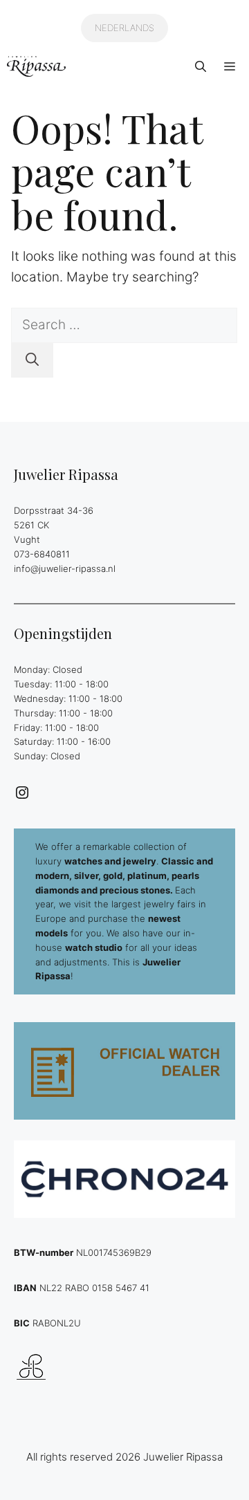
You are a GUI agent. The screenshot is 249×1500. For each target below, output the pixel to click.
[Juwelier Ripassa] (36, 66)
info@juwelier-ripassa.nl (65, 568)
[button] (200, 66)
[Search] (32, 360)
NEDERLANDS (124, 27)
